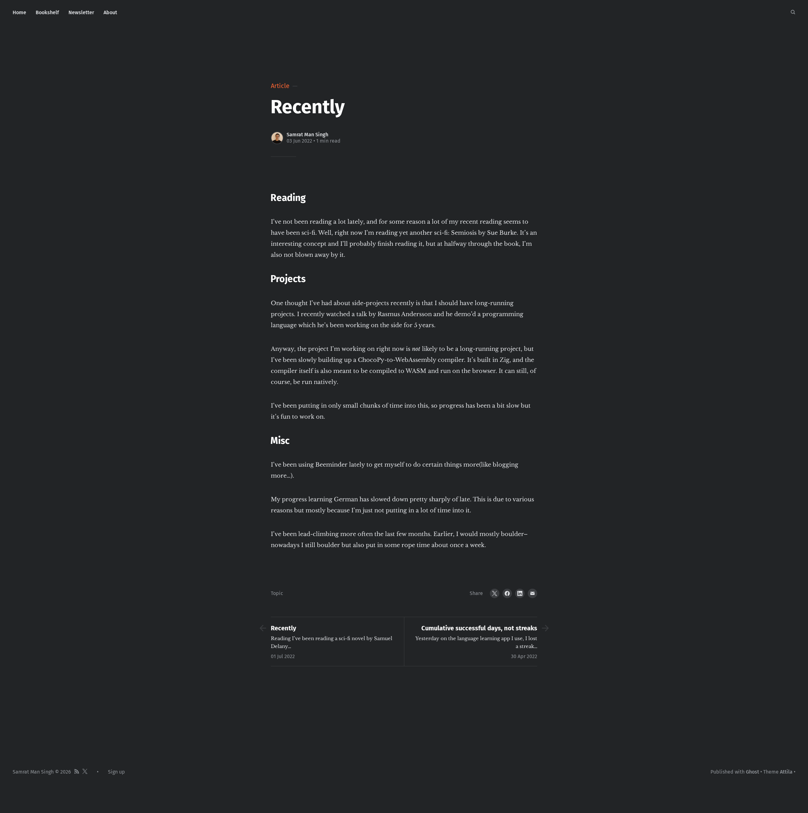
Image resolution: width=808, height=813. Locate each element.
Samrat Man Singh (307, 135)
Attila (786, 772)
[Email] (532, 593)
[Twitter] (494, 593)
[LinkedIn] (520, 593)
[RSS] (76, 772)
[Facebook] (507, 593)
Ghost (752, 772)
